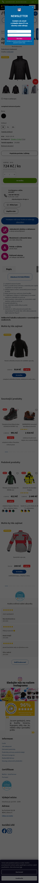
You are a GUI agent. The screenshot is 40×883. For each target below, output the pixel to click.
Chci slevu (19, 38)
